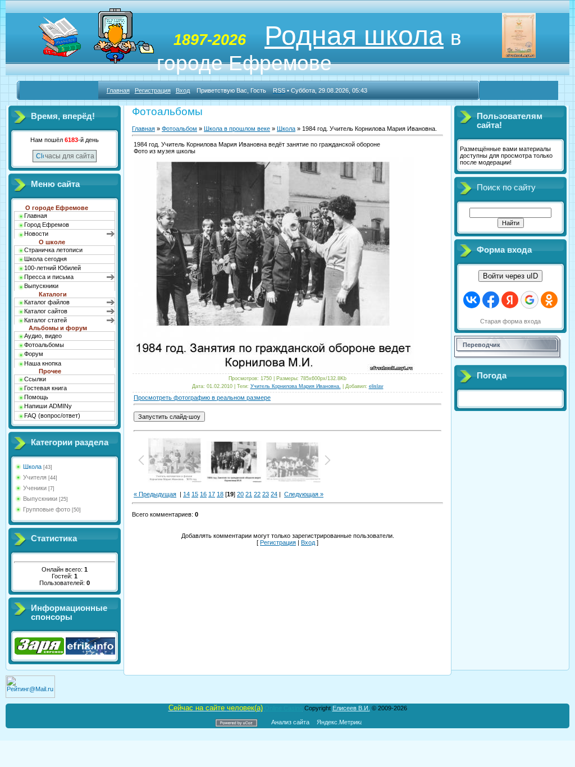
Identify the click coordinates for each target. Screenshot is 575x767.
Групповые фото (46, 509)
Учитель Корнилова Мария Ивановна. (295, 386)
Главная (118, 90)
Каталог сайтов (45, 311)
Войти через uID (510, 276)
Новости (36, 233)
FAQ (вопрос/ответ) (52, 415)
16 (203, 494)
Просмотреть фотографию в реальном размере (202, 397)
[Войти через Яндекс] (509, 299)
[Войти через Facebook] (490, 299)
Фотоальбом (179, 128)
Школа (32, 466)
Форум (33, 353)
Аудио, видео (43, 335)
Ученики (35, 488)
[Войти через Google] (530, 300)
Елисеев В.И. (351, 708)
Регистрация (153, 90)
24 (274, 494)
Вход (183, 90)
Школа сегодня (45, 258)
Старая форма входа (510, 321)
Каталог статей (45, 320)
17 (211, 494)
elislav (376, 386)
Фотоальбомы (44, 344)
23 (265, 494)
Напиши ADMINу (48, 406)
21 (248, 494)
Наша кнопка (42, 363)
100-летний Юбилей (52, 267)
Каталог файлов (47, 302)
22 (257, 494)
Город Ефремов (46, 224)
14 (186, 494)
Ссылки (35, 379)
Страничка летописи (53, 249)
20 (240, 494)
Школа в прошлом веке (237, 128)
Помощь (36, 397)
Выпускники (41, 285)
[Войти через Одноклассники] (549, 299)
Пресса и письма (49, 276)
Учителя (35, 477)
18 (220, 494)
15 (194, 494)
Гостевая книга (45, 388)
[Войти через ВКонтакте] (471, 299)
